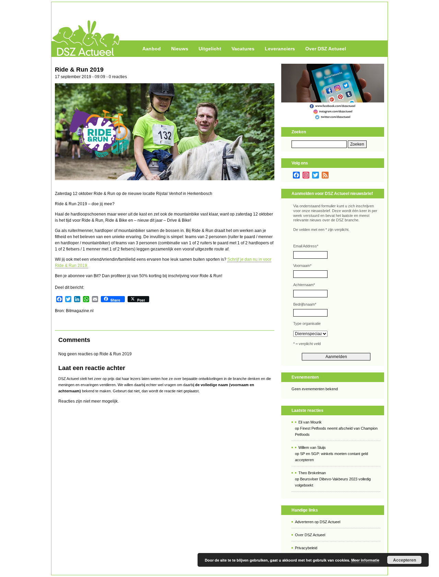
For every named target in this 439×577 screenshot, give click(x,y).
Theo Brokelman (312, 473)
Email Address (305, 246)
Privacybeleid (306, 548)
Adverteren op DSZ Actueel (317, 522)
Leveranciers (280, 48)
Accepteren (404, 560)
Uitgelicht (210, 48)
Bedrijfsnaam (304, 304)
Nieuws (179, 48)
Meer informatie (365, 560)
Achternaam (304, 285)
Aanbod (151, 48)
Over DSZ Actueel (325, 48)
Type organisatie (307, 323)
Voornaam (302, 265)
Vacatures (243, 48)
